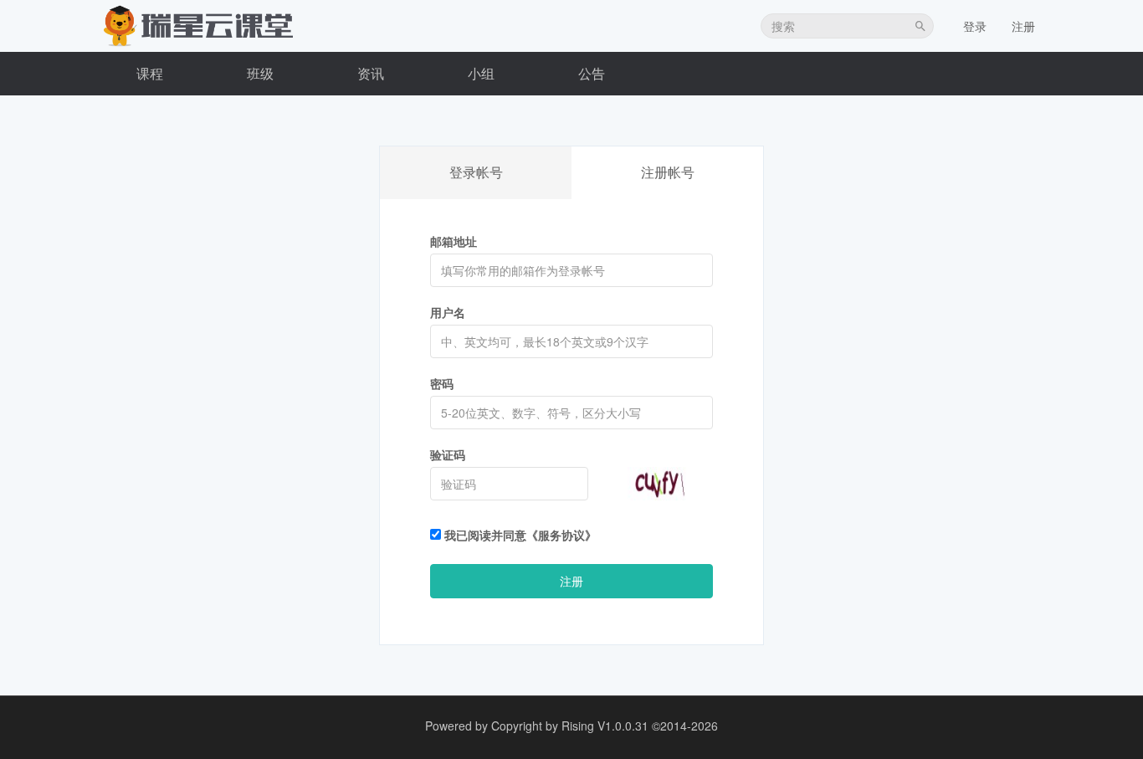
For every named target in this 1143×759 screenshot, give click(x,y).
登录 (975, 26)
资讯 (370, 73)
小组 (481, 73)
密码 (442, 383)
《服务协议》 (561, 534)
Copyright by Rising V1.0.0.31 (569, 725)
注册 (1023, 26)
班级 (260, 73)
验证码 (447, 454)
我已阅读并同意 (519, 534)
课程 (149, 73)
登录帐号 (476, 172)
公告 (591, 73)
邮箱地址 (453, 241)
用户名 (447, 312)
